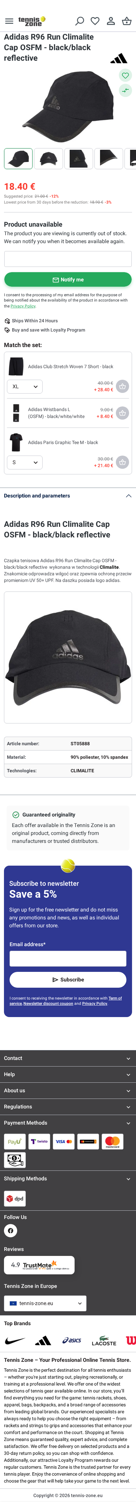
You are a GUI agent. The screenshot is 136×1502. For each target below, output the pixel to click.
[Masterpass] (88, 1141)
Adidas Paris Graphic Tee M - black (63, 442)
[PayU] (15, 1141)
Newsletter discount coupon (48, 1003)
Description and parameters (37, 496)
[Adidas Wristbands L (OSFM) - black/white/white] (16, 412)
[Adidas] (119, 58)
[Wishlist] (95, 21)
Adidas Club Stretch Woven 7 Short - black (70, 366)
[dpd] (15, 1198)
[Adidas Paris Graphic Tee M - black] (16, 442)
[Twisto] (39, 1141)
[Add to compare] (125, 90)
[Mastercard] (112, 1141)
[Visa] (64, 1141)
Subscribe (72, 979)
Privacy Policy (23, 306)
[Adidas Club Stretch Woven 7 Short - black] (16, 366)
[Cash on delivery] (15, 1160)
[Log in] (111, 21)
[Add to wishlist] (125, 75)
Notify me (72, 279)
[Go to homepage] (32, 21)
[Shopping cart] (126, 21)
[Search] (79, 21)
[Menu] (9, 21)
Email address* (28, 944)
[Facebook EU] (10, 1230)
